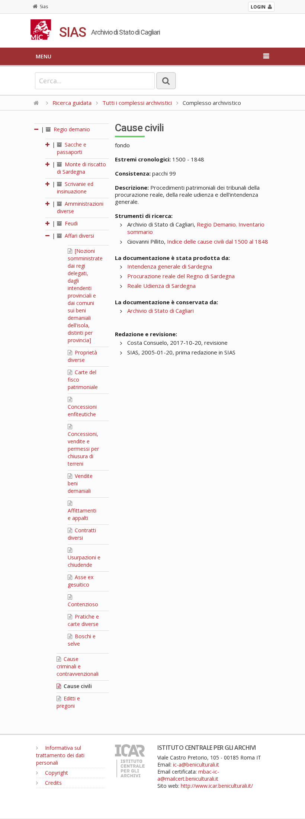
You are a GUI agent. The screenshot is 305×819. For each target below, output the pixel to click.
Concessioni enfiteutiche (82, 410)
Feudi (70, 223)
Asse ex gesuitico (80, 581)
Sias (44, 6)
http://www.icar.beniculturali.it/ (217, 785)
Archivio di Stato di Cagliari (160, 310)
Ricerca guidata (72, 102)
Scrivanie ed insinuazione (75, 187)
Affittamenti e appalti (82, 514)
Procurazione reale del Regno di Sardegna (181, 276)
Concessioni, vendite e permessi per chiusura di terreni (83, 448)
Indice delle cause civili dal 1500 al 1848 (217, 241)
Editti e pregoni (68, 702)
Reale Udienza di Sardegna (161, 285)
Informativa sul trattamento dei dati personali (60, 755)
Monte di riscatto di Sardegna (81, 168)
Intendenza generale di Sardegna (169, 266)
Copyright (56, 772)
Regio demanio (71, 129)
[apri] (48, 144)
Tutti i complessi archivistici (137, 102)
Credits (53, 782)
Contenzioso (83, 604)
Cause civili (77, 686)
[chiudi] (48, 235)
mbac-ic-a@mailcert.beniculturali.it (188, 775)
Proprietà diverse (82, 356)
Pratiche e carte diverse (83, 620)
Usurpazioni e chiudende (84, 561)
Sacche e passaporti (71, 148)
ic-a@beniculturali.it (196, 764)
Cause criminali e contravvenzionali (78, 666)
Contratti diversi (82, 534)
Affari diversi (78, 235)
